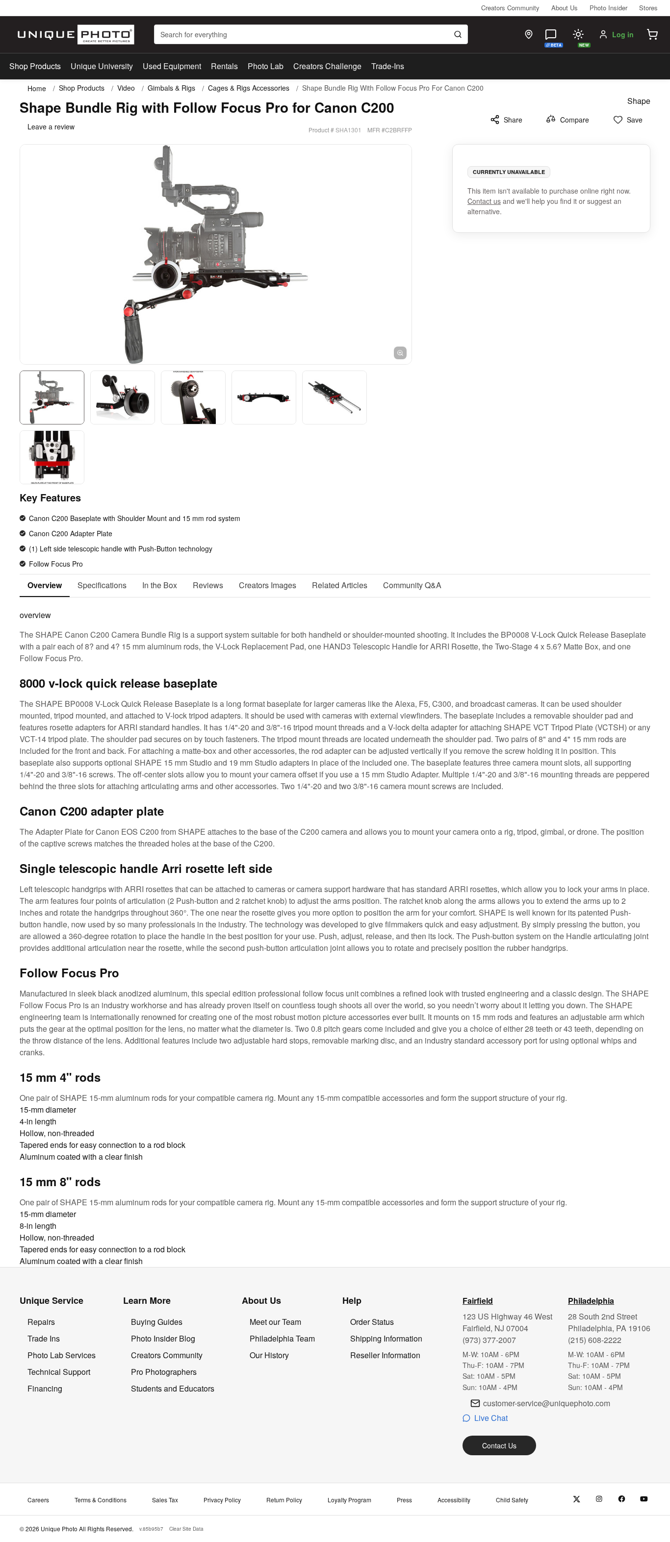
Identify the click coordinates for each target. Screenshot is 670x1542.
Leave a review (51, 126)
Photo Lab (265, 66)
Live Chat (491, 1417)
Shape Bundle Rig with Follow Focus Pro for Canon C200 (393, 88)
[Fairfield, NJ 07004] (529, 34)
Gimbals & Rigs (171, 88)
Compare (574, 119)
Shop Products (35, 66)
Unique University (102, 66)
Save (635, 119)
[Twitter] (576, 1499)
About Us (564, 7)
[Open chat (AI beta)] (550, 34)
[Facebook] (622, 1499)
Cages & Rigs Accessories (248, 88)
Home (36, 88)
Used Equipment (172, 66)
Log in (623, 34)
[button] (652, 34)
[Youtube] (644, 1499)
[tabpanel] (335, 932)
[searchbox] (311, 34)
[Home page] (74, 34)
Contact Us (499, 1445)
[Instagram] (599, 1499)
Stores (648, 7)
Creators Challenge (327, 66)
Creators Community (510, 7)
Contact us (484, 201)
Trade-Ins (387, 66)
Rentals (224, 66)
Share (513, 119)
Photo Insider (608, 7)
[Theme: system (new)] (578, 34)
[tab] (45, 585)
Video (126, 88)
